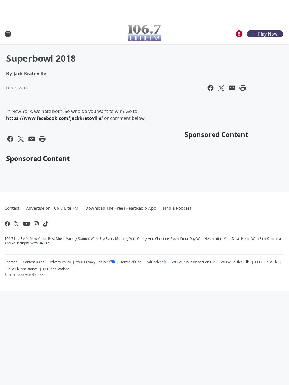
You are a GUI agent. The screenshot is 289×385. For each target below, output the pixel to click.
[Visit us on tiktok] (45, 223)
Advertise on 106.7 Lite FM (52, 208)
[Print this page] (243, 88)
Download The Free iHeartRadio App (120, 208)
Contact (12, 208)
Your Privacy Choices (92, 262)
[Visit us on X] (17, 223)
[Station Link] (144, 34)
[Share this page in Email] (232, 88)
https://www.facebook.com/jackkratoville (53, 118)
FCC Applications (56, 269)
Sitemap (11, 262)
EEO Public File (266, 262)
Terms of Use (131, 262)
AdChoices (155, 262)
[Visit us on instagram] (36, 223)
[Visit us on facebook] (7, 223)
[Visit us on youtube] (26, 223)
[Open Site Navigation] (8, 33)
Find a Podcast (177, 208)
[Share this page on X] (221, 88)
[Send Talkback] (239, 33)
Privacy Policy (60, 262)
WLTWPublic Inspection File (193, 262)
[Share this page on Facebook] (210, 88)
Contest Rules (33, 262)
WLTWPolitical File (235, 262)
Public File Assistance (21, 269)
